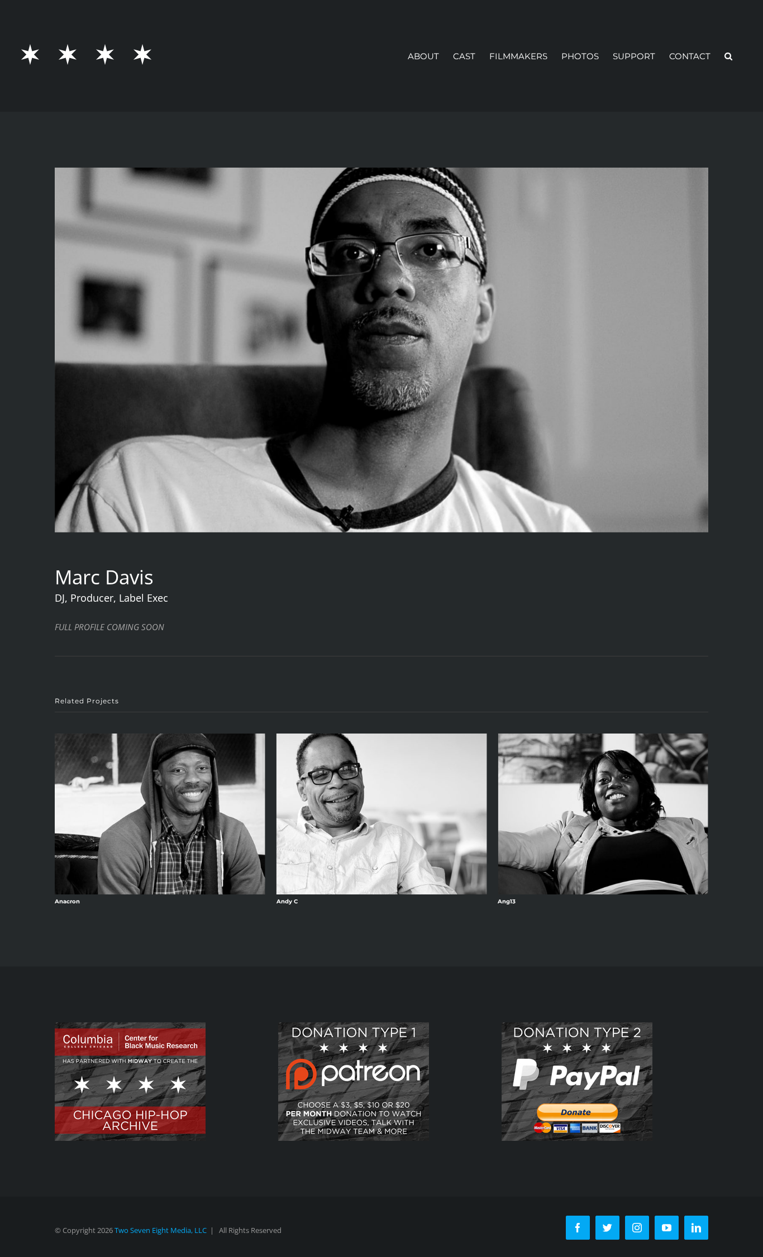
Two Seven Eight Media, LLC (161, 1230)
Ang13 (285, 901)
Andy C (65, 901)
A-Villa (507, 901)
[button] (728, 56)
